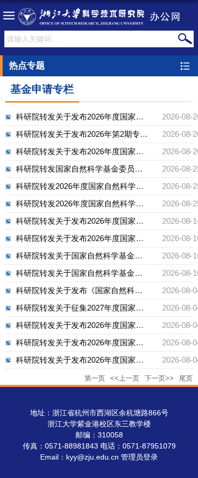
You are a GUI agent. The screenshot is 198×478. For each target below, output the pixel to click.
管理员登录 (139, 457)
